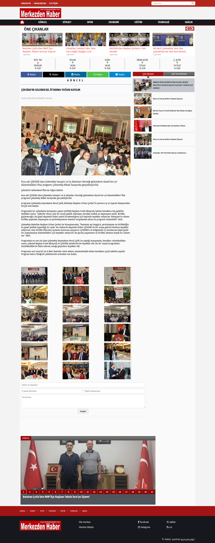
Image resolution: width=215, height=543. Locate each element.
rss (170, 527)
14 (107, 492)
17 (126, 492)
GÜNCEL (42, 22)
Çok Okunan (148, 74)
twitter (172, 522)
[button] (187, 28)
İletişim (53, 3)
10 (81, 492)
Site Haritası (85, 522)
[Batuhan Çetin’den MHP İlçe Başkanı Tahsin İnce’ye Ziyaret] (87, 472)
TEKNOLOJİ (163, 22)
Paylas (33, 74)
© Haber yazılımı (171, 539)
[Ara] (193, 3)
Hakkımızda (40, 3)
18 (133, 492)
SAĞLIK (189, 22)
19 (139, 492)
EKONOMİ (114, 22)
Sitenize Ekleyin (86, 527)
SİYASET (67, 22)
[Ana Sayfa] (22, 22)
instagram (145, 527)
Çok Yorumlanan (179, 74)
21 (152, 492)
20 (146, 492)
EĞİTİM (138, 22)
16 (120, 492)
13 (100, 492)
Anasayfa (26, 3)
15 (113, 492)
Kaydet (83, 411)
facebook (144, 522)
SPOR (90, 22)
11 (88, 492)
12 (94, 492)
